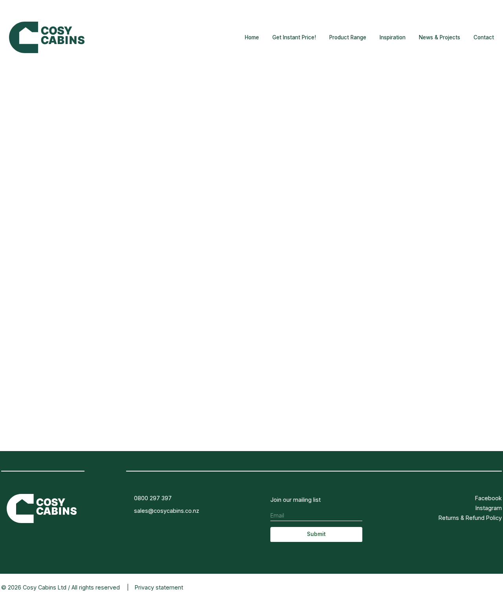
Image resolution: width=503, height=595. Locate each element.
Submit (316, 534)
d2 (498, 587)
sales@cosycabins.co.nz (166, 510)
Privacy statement (159, 587)
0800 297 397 (153, 498)
